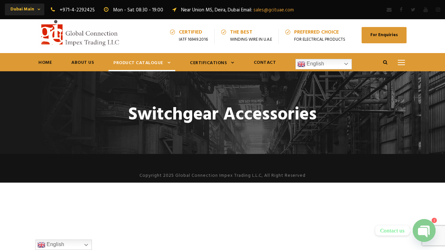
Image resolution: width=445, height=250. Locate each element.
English (314, 63)
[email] (389, 10)
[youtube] (425, 10)
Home (45, 62)
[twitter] (413, 10)
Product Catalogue (138, 63)
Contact (265, 62)
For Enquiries (384, 35)
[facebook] (401, 10)
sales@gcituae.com (273, 10)
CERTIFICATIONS (208, 63)
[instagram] (438, 10)
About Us (82, 62)
